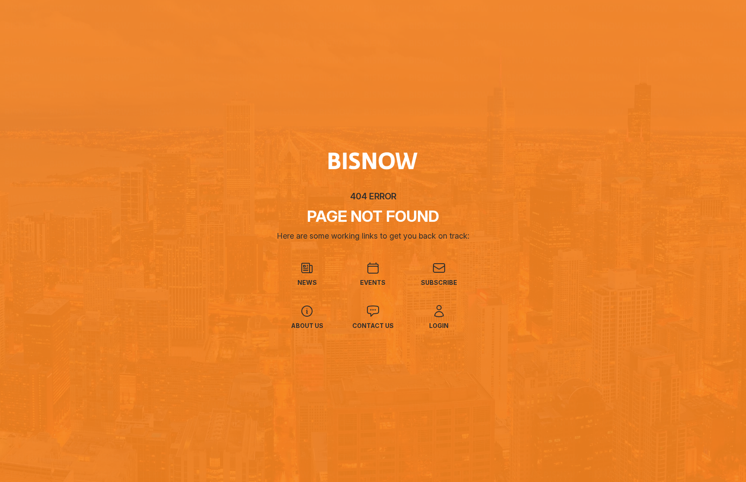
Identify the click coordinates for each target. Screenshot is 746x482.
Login (439, 325)
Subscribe (439, 282)
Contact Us (373, 325)
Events (373, 282)
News (307, 282)
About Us (307, 325)
